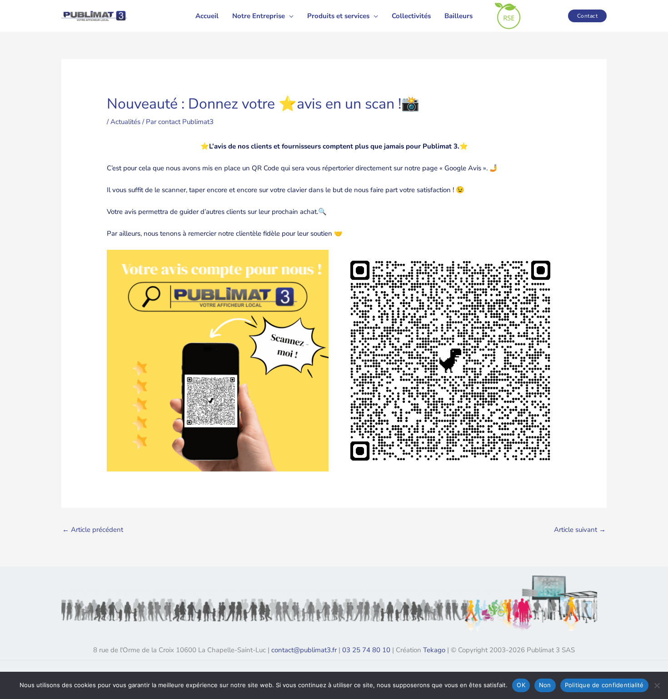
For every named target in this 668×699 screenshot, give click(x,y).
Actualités (125, 121)
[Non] (656, 685)
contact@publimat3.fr (304, 649)
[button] (289, 16)
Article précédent (92, 529)
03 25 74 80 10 (366, 649)
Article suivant (580, 529)
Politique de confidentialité (604, 685)
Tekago (434, 649)
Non (545, 685)
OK (521, 685)
